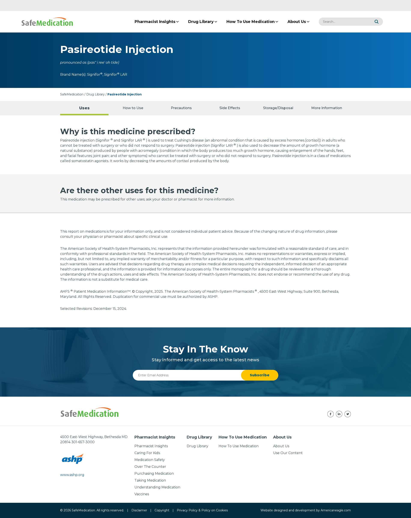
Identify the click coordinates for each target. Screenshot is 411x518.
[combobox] (344, 22)
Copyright (162, 510)
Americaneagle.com (336, 510)
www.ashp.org (72, 475)
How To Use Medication (239, 446)
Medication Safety (149, 460)
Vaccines (141, 494)
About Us (281, 446)
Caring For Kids (147, 453)
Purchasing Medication (154, 473)
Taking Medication (150, 480)
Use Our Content (288, 453)
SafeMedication (71, 94)
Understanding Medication (157, 487)
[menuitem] (155, 21)
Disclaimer (139, 510)
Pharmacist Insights (151, 446)
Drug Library (95, 94)
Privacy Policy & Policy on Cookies (202, 510)
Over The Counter (150, 467)
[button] (376, 22)
